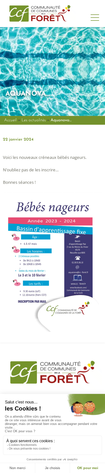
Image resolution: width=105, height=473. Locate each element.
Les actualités (33, 120)
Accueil (10, 120)
